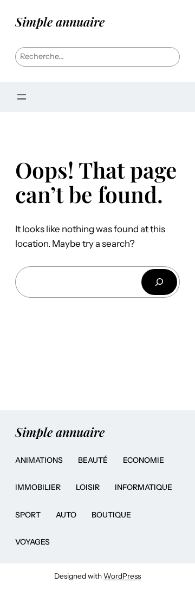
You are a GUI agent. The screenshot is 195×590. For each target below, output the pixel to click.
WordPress (122, 576)
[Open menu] (21, 96)
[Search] (159, 281)
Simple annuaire (60, 22)
